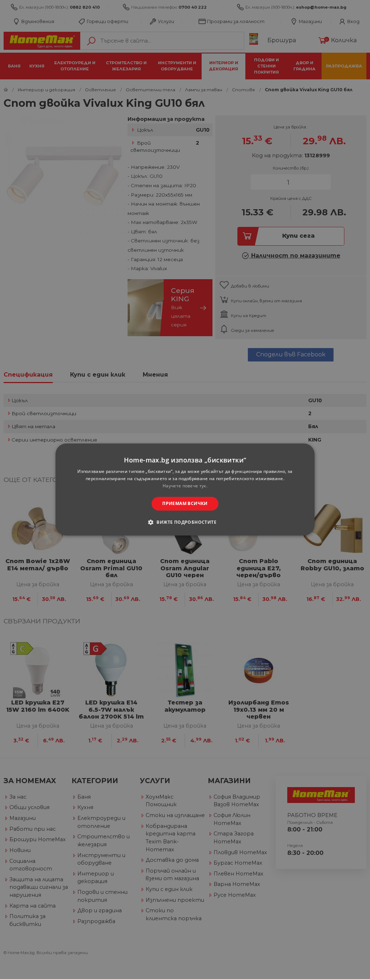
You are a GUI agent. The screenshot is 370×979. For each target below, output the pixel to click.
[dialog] (185, 489)
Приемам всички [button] (185, 503)
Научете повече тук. (185, 486)
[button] (185, 522)
